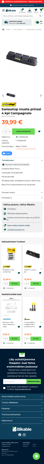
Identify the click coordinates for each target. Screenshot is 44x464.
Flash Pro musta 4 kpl (30, 271)
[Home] (3, 29)
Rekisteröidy (34, 381)
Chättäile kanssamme (15, 230)
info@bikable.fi (6, 446)
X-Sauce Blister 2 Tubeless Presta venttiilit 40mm (29, 324)
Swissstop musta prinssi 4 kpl (8, 271)
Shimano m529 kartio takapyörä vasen (9, 324)
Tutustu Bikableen (10, 402)
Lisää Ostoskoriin (23, 131)
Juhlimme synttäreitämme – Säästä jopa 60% (23, 2)
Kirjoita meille (24, 225)
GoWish (8, 153)
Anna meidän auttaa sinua (13, 396)
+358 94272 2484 (6, 444)
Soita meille (12, 225)
